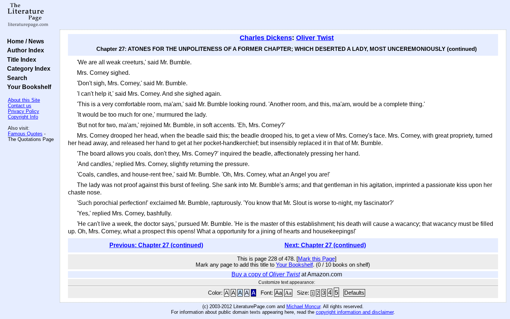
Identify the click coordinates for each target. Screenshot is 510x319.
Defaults (354, 293)
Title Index (20, 59)
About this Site (24, 100)
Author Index (24, 50)
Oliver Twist (315, 38)
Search (15, 77)
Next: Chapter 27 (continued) (325, 245)
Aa (278, 293)
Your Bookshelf (27, 86)
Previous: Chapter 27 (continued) (156, 245)
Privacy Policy (23, 111)
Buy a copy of (265, 274)
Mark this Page (316, 259)
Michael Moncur (303, 306)
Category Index (27, 68)
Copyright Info (23, 117)
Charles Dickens (266, 38)
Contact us (19, 105)
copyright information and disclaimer (355, 312)
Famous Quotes (25, 134)
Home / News (24, 41)
